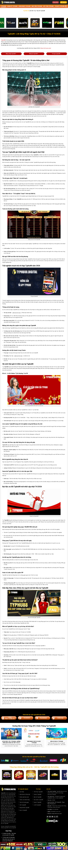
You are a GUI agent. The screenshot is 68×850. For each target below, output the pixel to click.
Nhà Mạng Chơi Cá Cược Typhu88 (34, 742)
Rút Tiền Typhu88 (48, 6)
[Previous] (3, 23)
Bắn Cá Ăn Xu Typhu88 (56, 741)
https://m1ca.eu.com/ (57, 813)
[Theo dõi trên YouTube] (52, 817)
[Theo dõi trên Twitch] (57, 817)
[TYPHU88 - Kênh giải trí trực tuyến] (11, 2)
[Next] (65, 23)
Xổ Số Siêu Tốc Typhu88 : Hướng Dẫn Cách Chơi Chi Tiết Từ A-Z (11, 742)
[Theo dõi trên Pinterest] (50, 817)
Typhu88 (3, 793)
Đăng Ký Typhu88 (12, 6)
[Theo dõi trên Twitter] (47, 817)
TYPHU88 (3, 6)
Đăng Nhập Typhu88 (24, 6)
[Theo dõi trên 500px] (55, 817)
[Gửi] (65, 6)
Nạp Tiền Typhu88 (37, 6)
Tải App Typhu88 (59, 6)
